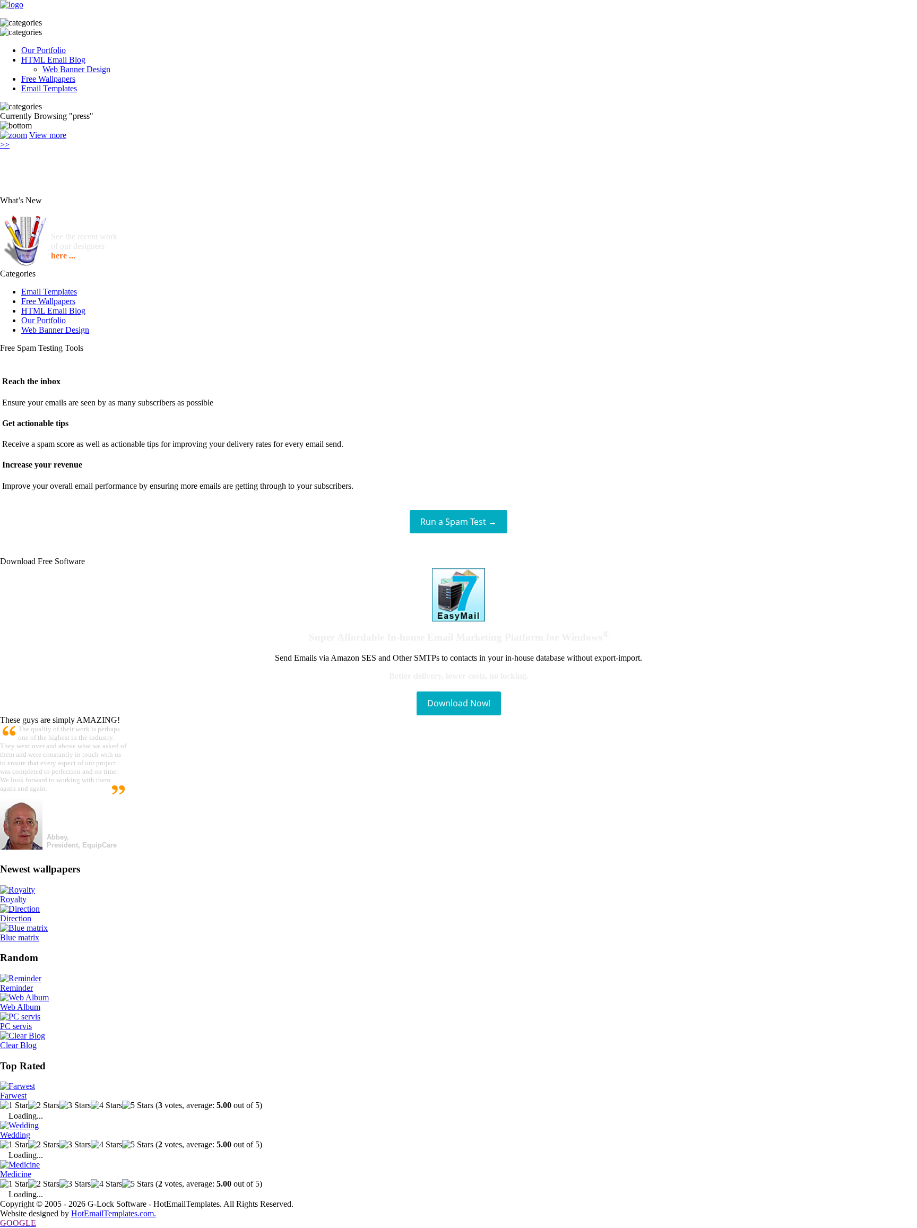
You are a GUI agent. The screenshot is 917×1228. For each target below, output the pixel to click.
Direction (15, 918)
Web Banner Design (76, 69)
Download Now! (458, 703)
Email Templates (49, 88)
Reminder (16, 987)
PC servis (16, 1026)
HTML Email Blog (53, 59)
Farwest (13, 1095)
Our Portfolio (43, 50)
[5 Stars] (137, 1105)
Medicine (15, 1174)
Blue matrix (19, 937)
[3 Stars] (75, 1105)
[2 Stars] (43, 1105)
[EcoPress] (13, 135)
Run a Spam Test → (458, 521)
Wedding (15, 1134)
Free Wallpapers (48, 78)
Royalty (13, 899)
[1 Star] (14, 1105)
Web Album (20, 1006)
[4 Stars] (106, 1105)
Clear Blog (18, 1045)
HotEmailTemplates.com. (113, 1213)
